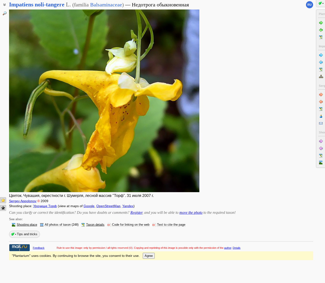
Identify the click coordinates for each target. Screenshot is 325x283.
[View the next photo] (179, 101)
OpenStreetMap (108, 206)
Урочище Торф (45, 206)
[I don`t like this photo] (3, 208)
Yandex (127, 206)
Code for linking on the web (130, 224)
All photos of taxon (58, 224)
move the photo (190, 212)
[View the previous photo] (29, 101)
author (227, 247)
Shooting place (27, 224)
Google (89, 206)
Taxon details (95, 224)
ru (309, 4)
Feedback (38, 247)
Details (237, 247)
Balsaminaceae (106, 5)
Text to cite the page (171, 224)
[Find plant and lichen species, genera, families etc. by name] (4, 13)
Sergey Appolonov (22, 201)
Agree (149, 256)
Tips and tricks (27, 234)
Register (136, 212)
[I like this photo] (3, 200)
